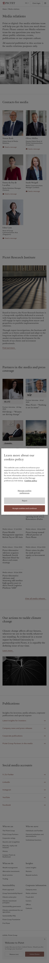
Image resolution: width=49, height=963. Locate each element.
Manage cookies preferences (24, 491)
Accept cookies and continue (24, 508)
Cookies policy (30, 480)
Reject (24, 500)
